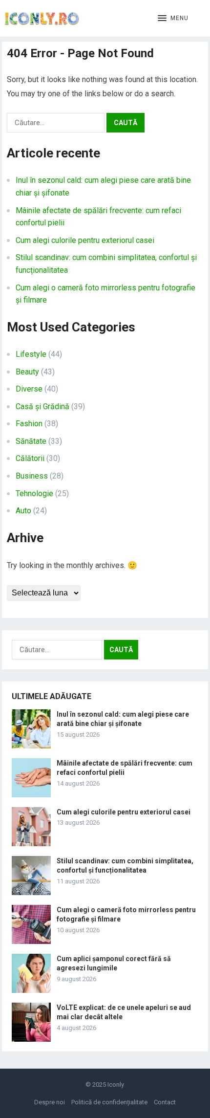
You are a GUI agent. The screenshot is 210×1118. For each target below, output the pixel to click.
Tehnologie (34, 493)
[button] (173, 18)
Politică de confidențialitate (109, 1102)
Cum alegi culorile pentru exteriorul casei (85, 240)
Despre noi (49, 1102)
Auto (23, 510)
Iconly (115, 1084)
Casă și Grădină (42, 406)
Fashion (29, 423)
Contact (165, 1102)
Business (32, 476)
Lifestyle (31, 354)
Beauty (27, 371)
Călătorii (30, 458)
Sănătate (31, 441)
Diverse (29, 389)
